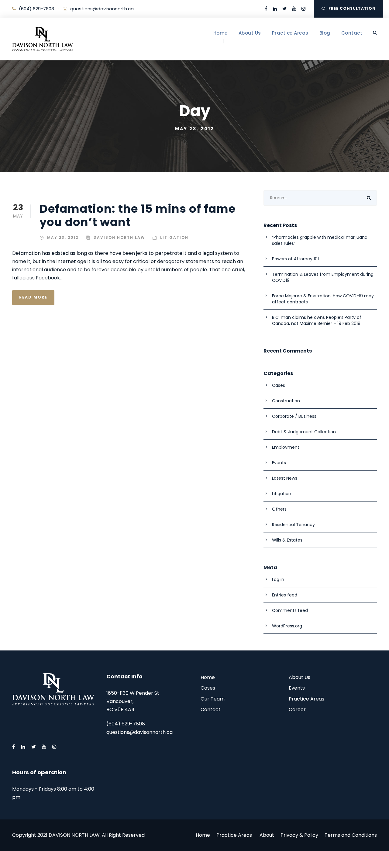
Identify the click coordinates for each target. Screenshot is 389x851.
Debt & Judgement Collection (304, 432)
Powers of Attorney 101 (295, 259)
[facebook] (266, 8)
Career (297, 709)
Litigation (174, 237)
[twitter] (284, 8)
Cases (278, 385)
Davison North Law (119, 237)
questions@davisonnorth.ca (102, 8)
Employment (285, 447)
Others (279, 509)
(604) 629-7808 (36, 8)
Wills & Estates (287, 540)
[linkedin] (275, 8)
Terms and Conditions (351, 835)
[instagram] (303, 8)
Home (220, 33)
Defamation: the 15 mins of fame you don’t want (138, 215)
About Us (250, 33)
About (267, 835)
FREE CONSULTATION (352, 8)
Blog (324, 33)
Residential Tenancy (293, 525)
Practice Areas (290, 33)
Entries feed (284, 595)
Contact (352, 33)
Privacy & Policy (299, 835)
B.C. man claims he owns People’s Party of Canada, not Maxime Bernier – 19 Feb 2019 (316, 320)
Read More (33, 297)
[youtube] (294, 8)
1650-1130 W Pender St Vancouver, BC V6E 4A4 (132, 701)
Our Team (213, 698)
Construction (286, 401)
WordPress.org (287, 626)
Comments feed (290, 610)
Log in (278, 579)
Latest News (284, 478)
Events (279, 463)
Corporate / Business (294, 416)
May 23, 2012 (62, 237)
